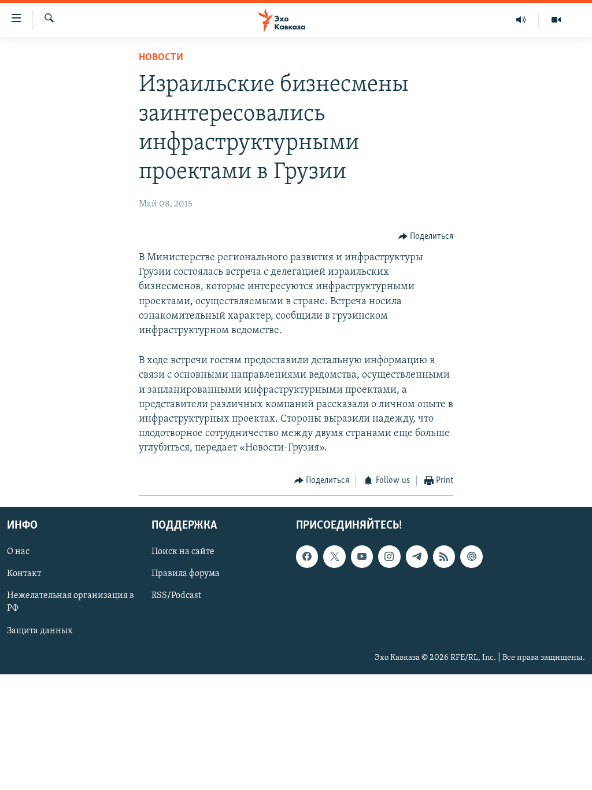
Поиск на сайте (182, 551)
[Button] (426, 236)
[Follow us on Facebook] (307, 556)
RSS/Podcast (176, 595)
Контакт (24, 573)
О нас (18, 551)
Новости (161, 58)
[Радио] (521, 20)
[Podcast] (471, 556)
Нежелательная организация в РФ (70, 602)
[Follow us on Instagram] (389, 556)
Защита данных (39, 630)
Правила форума (185, 573)
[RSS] (444, 556)
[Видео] (556, 20)
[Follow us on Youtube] (362, 556)
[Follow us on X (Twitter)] (334, 556)
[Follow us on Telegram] (417, 556)
